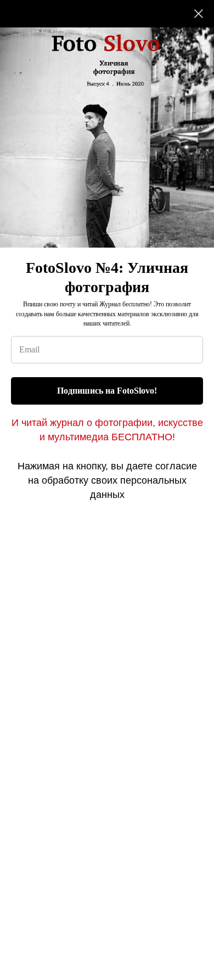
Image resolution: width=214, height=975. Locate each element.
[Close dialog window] (199, 14)
